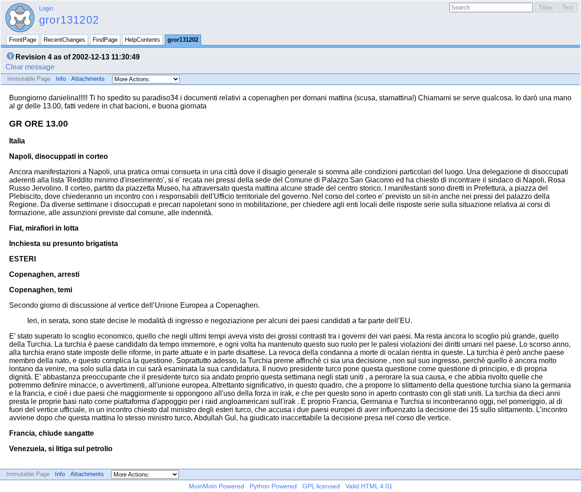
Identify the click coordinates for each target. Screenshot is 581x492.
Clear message (29, 67)
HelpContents (142, 39)
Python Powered (273, 486)
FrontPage (22, 39)
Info (61, 78)
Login (46, 8)
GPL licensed (321, 486)
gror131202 (69, 20)
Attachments (88, 78)
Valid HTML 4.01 (369, 486)
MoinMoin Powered (216, 486)
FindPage (105, 39)
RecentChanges (64, 39)
